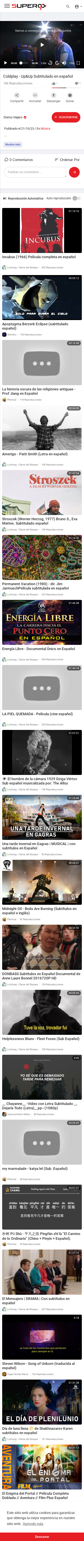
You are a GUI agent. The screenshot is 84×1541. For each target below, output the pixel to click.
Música (45, 128)
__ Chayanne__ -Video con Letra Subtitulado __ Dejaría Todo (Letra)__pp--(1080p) (39, 1105)
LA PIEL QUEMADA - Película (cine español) (37, 714)
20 (50, 63)
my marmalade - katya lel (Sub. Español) (35, 1168)
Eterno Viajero (13, 117)
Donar (70, 101)
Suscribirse (68, 117)
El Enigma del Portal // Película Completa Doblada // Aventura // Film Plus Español (35, 1495)
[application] (42, 44)
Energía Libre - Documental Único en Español (38, 649)
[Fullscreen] (78, 63)
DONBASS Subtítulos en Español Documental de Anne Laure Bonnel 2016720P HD (41, 976)
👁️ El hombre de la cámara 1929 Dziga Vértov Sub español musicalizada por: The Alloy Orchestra (39, 783)
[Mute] (64, 63)
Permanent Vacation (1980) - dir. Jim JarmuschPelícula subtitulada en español (35, 586)
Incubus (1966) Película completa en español (39, 257)
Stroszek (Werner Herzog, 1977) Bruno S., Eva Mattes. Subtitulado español (39, 521)
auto (70, 52)
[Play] (5, 63)
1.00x (44, 63)
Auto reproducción (58, 198)
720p (71, 63)
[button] (42, 44)
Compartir (17, 101)
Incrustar (35, 101)
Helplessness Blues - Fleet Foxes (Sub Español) (40, 1039)
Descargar (54, 101)
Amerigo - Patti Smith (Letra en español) (35, 454)
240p (70, 46)
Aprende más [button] (33, 1524)
